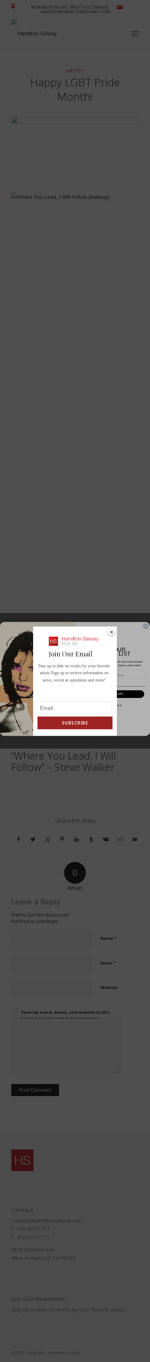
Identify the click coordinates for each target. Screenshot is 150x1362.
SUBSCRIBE (75, 723)
